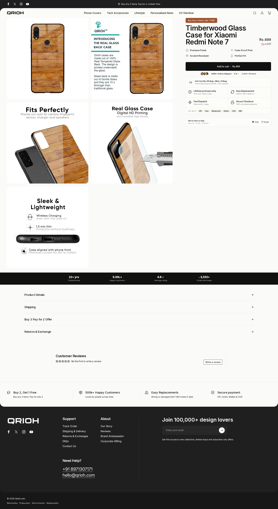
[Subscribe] (222, 430)
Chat (257, 122)
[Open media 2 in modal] (132, 58)
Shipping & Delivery (74, 431)
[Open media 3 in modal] (47, 143)
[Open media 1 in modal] (47, 58)
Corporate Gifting (111, 441)
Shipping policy (52, 503)
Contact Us (69, 446)
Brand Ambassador (112, 436)
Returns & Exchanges (75, 436)
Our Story (106, 426)
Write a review (213, 362)
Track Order (70, 426)
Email (266, 122)
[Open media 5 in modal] (47, 227)
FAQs (66, 441)
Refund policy (12, 503)
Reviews (106, 431)
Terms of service (38, 503)
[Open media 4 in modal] (132, 143)
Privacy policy (24, 503)
